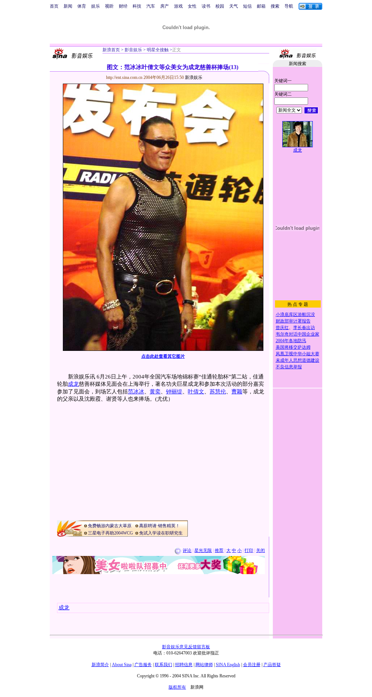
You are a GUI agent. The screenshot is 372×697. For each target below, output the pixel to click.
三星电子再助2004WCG (110, 533)
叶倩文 (196, 391)
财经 (123, 6)
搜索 (275, 6)
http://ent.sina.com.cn (124, 77)
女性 (192, 6)
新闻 (68, 6)
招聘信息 (184, 664)
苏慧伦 (218, 391)
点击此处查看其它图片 (163, 356)
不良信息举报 (289, 366)
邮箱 (261, 6)
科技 (137, 6)
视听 (109, 6)
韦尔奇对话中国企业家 (297, 334)
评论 (187, 550)
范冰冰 (136, 391)
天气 (233, 6)
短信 (247, 6)
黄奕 (155, 391)
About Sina (122, 664)
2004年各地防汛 (291, 340)
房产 (164, 6)
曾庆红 (282, 327)
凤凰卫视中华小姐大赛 (297, 353)
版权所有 (177, 687)
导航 (288, 6)
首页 (54, 6)
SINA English (228, 664)
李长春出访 (304, 327)
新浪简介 (100, 664)
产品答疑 (272, 664)
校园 (219, 6)
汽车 (150, 6)
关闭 (260, 550)
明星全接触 (157, 49)
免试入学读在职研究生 (161, 533)
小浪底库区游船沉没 (295, 314)
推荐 (219, 550)
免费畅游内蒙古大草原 (110, 525)
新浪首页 (111, 49)
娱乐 (95, 6)
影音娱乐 (133, 49)
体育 (81, 6)
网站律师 (204, 664)
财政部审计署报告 (293, 321)
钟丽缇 (174, 391)
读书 (206, 6)
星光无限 (203, 550)
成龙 (73, 384)
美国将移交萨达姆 (293, 347)
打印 (248, 550)
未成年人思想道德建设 (297, 360)
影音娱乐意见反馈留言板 (186, 646)
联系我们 (163, 664)
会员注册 (251, 664)
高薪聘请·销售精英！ (159, 525)
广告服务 (143, 664)
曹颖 (236, 391)
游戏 (178, 6)
